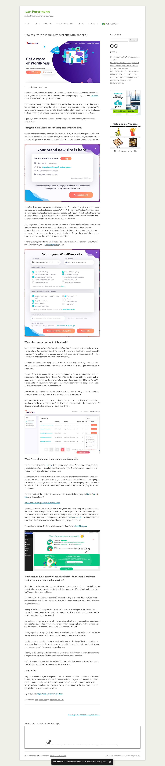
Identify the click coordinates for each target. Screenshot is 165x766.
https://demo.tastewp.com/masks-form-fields (42, 503)
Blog (81, 23)
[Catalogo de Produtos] (125, 148)
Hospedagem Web (65, 23)
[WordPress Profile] (116, 46)
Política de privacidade (58, 756)
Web (37, 23)
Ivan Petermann (37, 11)
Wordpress (43, 700)
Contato (92, 23)
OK (110, 761)
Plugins (48, 23)
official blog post (80, 526)
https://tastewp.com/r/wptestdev (50, 694)
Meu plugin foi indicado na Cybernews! (84, 715)
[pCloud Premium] (125, 115)
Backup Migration (52, 245)
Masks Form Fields (76, 517)
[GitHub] (112, 46)
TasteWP (94, 95)
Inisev (49, 465)
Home (27, 23)
